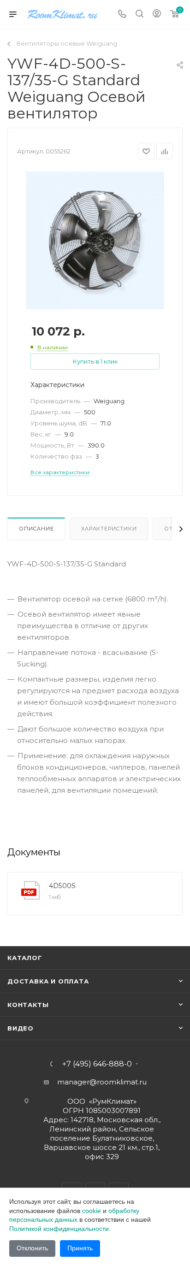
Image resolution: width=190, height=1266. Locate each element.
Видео (20, 1028)
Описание (36, 528)
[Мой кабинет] (157, 14)
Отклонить (32, 1248)
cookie (91, 1210)
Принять (80, 1248)
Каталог (24, 957)
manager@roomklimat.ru (102, 1082)
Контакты (27, 1004)
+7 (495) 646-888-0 (97, 1064)
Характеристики (109, 528)
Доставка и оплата (48, 981)
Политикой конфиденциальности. (60, 1228)
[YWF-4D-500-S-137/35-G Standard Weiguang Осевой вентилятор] (95, 240)
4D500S (62, 886)
